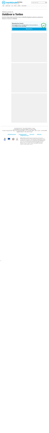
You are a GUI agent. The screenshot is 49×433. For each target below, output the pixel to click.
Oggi (12, 5)
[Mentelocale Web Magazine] (11, 2)
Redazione (39, 134)
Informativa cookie (23, 134)
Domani (15, 5)
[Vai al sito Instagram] (46, 6)
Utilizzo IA (31, 134)
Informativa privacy (11, 134)
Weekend (19, 5)
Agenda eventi (7, 5)
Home (3, 5)
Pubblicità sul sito (24, 135)
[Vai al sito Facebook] (43, 6)
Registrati (29, 29)
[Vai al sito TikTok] (44, 6)
